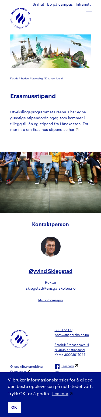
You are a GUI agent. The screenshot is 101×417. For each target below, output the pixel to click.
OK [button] (14, 407)
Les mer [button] (60, 393)
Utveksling (37, 78)
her (71, 129)
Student (24, 78)
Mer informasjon (50, 300)
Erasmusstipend (54, 78)
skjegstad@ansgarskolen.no (50, 288)
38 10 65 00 (63, 330)
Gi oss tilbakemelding (26, 366)
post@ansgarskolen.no (72, 335)
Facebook (68, 365)
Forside (14, 78)
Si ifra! (39, 4)
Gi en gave (18, 371)
